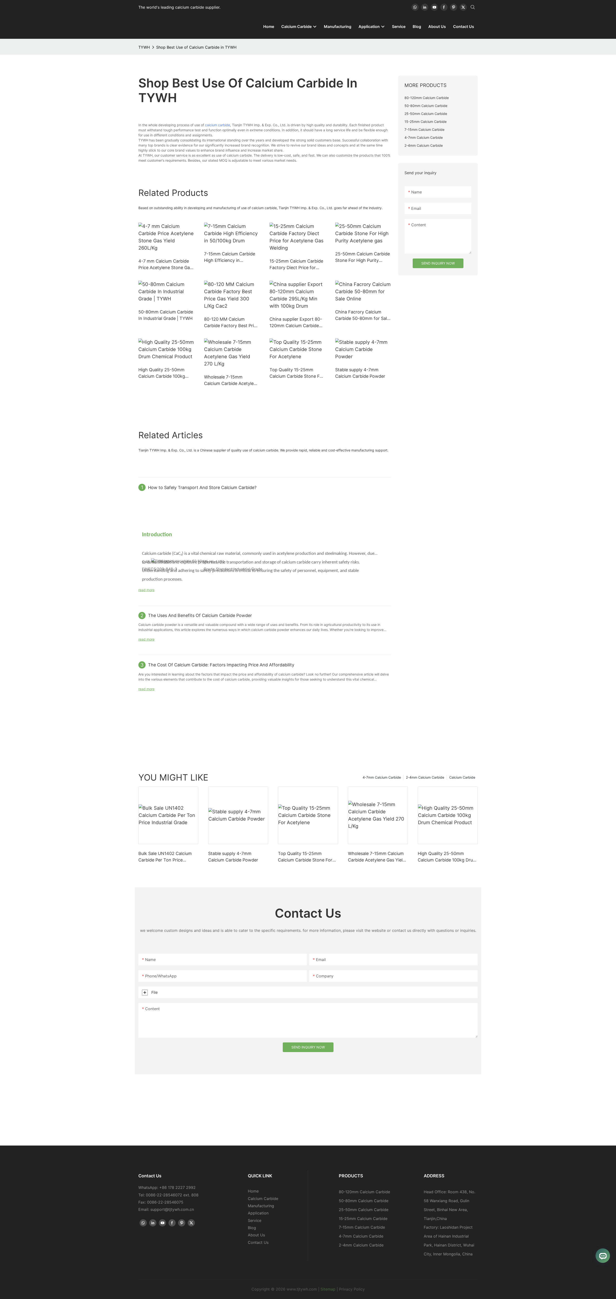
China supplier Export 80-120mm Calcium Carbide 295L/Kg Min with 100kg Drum (296, 323)
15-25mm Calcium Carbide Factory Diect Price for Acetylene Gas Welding (296, 264)
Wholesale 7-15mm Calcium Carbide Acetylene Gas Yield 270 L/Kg (231, 380)
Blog (252, 1227)
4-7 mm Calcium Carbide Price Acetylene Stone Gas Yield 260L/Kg (165, 264)
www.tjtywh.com (302, 1289)
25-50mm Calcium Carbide (363, 1209)
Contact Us (258, 1242)
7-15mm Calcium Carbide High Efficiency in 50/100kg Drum (229, 257)
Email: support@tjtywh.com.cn (166, 1209)
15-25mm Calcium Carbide (363, 1218)
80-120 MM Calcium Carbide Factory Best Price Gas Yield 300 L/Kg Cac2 (231, 323)
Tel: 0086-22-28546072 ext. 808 (168, 1195)
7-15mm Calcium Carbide (362, 1227)
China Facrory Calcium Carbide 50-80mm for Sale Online (362, 315)
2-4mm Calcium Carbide (425, 777)
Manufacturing (261, 1205)
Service (254, 1220)
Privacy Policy (352, 1289)
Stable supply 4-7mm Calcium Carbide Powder (360, 373)
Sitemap (328, 1289)
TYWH (144, 47)
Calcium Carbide (462, 777)
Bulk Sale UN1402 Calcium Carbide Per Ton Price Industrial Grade (165, 857)
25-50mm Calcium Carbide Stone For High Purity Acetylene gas (362, 257)
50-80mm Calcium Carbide (363, 1200)
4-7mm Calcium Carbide (382, 777)
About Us (256, 1235)
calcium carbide (217, 125)
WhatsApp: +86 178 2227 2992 (167, 1187)
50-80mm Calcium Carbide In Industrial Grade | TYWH (165, 315)
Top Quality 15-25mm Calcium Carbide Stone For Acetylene (297, 373)
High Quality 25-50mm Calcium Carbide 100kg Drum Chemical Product (162, 373)
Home (253, 1191)
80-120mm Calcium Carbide (364, 1191)
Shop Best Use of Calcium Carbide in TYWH (196, 47)
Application (258, 1213)
